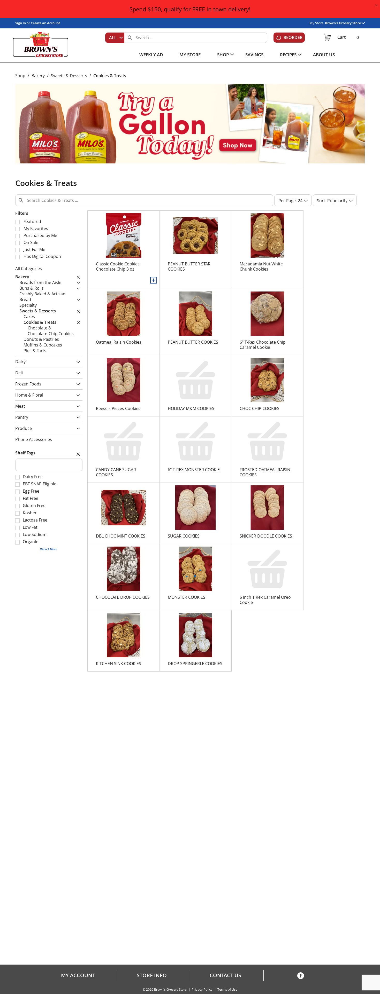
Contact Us (225, 975)
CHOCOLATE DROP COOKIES (123, 597)
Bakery (38, 75)
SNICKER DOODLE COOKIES (266, 536)
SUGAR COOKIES (184, 536)
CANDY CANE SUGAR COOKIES (116, 472)
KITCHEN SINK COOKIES (118, 663)
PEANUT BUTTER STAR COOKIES (189, 266)
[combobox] (114, 38)
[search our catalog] (130, 38)
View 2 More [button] (48, 549)
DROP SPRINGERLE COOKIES (195, 663)
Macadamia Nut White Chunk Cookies (261, 266)
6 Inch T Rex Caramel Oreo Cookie (265, 599)
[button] (345, 23)
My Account (78, 975)
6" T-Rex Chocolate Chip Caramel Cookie (263, 344)
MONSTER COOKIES (186, 597)
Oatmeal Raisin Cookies (118, 342)
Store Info (152, 975)
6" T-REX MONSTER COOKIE (194, 469)
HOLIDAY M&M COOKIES (191, 408)
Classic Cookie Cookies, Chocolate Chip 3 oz (118, 266)
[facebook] (300, 977)
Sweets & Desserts (69, 75)
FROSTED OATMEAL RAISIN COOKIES (265, 472)
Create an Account (45, 23)
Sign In (20, 23)
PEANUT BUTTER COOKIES (193, 342)
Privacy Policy (202, 989)
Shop (20, 75)
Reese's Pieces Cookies (118, 408)
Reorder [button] (293, 37)
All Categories (28, 268)
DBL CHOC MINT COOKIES (120, 536)
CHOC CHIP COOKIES (259, 408)
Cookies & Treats (109, 75)
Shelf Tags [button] (25, 453)
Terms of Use (227, 989)
